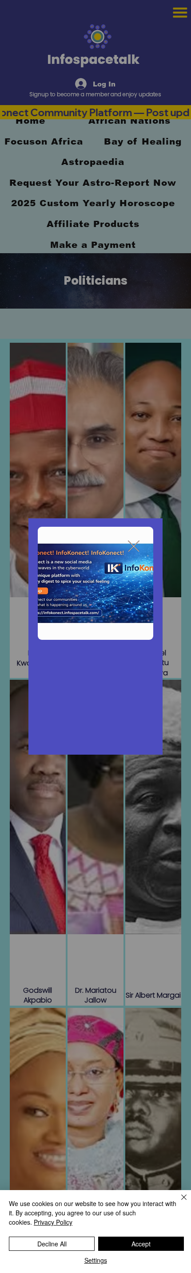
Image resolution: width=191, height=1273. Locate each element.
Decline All (52, 1243)
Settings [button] (95, 1260)
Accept (141, 1243)
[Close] (178, 1202)
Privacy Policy (53, 1222)
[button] (133, 547)
